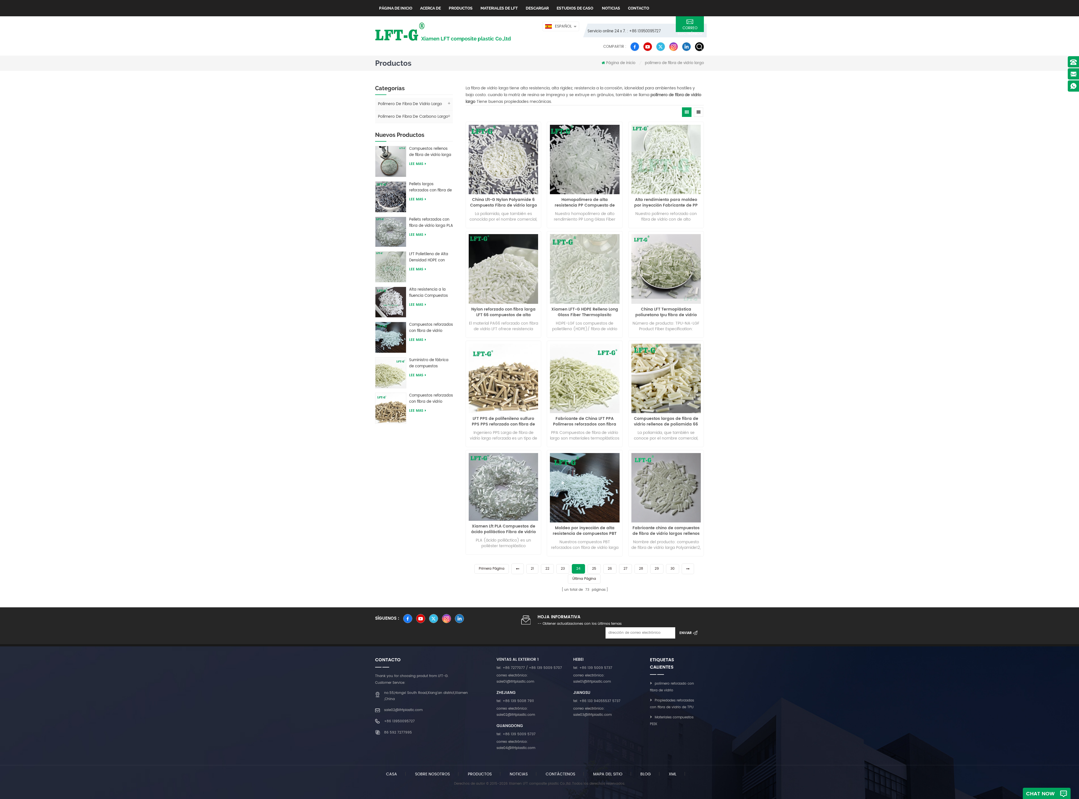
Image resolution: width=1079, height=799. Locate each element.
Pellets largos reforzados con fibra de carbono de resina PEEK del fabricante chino (430, 187)
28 (641, 568)
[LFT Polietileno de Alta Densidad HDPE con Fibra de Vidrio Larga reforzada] (390, 266)
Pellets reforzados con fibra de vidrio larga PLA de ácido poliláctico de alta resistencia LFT (431, 223)
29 (657, 568)
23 (563, 568)
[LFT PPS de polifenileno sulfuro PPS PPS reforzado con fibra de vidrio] (503, 378)
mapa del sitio (607, 774)
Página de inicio (395, 8)
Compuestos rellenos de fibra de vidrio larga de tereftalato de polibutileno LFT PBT (430, 152)
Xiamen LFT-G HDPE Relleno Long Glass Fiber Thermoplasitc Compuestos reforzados (584, 312)
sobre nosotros (432, 774)
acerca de (430, 8)
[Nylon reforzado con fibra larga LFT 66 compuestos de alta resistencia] (503, 269)
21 (532, 568)
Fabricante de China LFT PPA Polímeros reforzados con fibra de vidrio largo (584, 421)
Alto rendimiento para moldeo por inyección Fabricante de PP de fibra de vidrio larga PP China (666, 202)
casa (391, 774)
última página (584, 578)
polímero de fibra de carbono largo (413, 116)
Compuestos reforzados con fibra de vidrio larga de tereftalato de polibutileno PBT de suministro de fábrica (431, 328)
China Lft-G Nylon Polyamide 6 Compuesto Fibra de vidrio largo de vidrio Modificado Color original (503, 202)
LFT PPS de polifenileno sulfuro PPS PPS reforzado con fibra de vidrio (503, 421)
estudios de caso (575, 8)
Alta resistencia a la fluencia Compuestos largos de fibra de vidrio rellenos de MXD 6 (431, 293)
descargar (537, 8)
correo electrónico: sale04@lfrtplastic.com (516, 745)
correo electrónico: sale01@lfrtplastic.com (515, 678)
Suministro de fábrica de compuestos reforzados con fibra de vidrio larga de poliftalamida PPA (430, 363)
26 (610, 568)
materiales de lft (499, 8)
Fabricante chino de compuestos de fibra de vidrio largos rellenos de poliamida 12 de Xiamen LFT (666, 531)
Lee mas (416, 164)
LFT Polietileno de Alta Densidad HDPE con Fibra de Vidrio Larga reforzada (428, 257)
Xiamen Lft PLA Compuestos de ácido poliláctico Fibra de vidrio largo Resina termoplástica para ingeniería (503, 529)
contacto (638, 8)
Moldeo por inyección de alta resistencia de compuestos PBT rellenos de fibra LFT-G (584, 531)
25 (594, 568)
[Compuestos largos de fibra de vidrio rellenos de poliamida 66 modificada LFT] (666, 378)
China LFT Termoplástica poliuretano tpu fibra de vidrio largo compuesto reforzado (666, 312)
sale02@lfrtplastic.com (403, 710)
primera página (491, 568)
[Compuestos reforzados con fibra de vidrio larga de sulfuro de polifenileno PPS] (390, 408)
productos (480, 774)
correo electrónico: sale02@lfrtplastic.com (516, 711)
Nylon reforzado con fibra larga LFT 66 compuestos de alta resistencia (503, 312)
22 (547, 568)
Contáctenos (560, 774)
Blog (645, 774)
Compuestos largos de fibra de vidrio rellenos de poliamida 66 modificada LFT (666, 421)
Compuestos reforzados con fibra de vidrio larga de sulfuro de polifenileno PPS (431, 399)
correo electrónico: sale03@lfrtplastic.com (592, 711)
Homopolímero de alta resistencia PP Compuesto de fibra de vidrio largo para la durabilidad (585, 202)
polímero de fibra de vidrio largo (674, 63)
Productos (461, 8)
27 (625, 568)
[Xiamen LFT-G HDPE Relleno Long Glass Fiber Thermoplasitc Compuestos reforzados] (584, 269)
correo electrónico (690, 28)
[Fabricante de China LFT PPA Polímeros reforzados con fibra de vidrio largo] (584, 378)
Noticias (610, 8)
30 (672, 568)
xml (672, 774)
